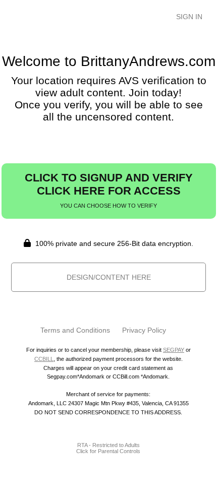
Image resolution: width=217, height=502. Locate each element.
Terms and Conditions (75, 330)
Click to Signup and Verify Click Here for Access (109, 190)
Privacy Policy (144, 330)
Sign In (189, 17)
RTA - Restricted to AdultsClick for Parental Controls (108, 448)
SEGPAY (173, 350)
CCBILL (43, 359)
